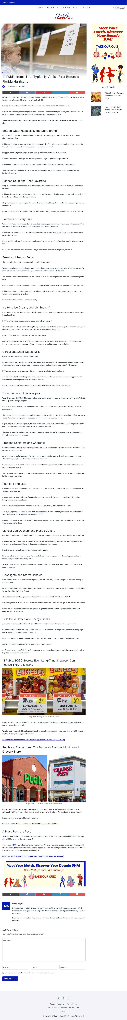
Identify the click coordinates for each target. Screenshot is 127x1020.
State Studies (63, 8)
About (5, 2)
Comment (7, 940)
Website (63, 967)
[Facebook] (115, 7)
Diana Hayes (11, 86)
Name (6, 967)
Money (40, 8)
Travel (75, 8)
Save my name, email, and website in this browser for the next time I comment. (31, 973)
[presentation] (96, 97)
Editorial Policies (62, 918)
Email (34, 967)
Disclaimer (60, 1004)
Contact (12, 2)
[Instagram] (123, 7)
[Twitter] (119, 7)
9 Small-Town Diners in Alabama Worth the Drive (114, 95)
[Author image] (3, 86)
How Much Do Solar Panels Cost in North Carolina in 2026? (113, 109)
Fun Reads (85, 8)
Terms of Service (53, 1008)
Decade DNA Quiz (12, 845)
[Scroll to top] (122, 1010)
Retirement (50, 8)
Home (78, 1008)
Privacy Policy (72, 1004)
